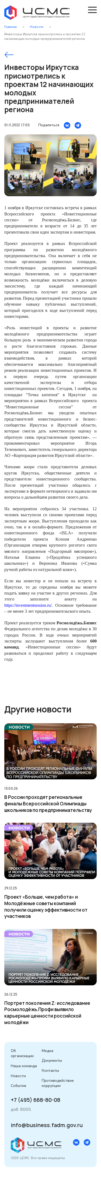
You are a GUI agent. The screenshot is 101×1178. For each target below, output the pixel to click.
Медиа (47, 1050)
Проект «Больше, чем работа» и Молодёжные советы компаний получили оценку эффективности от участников (46, 906)
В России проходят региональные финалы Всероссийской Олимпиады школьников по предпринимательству (48, 803)
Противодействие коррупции (58, 1083)
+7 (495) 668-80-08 (35, 1099)
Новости (36, 27)
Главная (10, 27)
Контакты (50, 1070)
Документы (52, 1060)
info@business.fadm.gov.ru (47, 1125)
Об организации (22, 1053)
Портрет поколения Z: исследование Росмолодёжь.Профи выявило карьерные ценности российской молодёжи (47, 1012)
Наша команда (24, 1066)
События (18, 1085)
